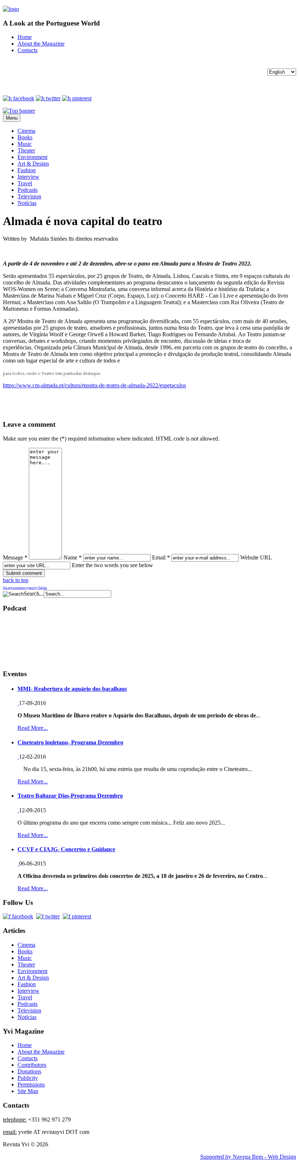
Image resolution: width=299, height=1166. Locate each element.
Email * (161, 557)
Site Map (28, 1091)
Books (25, 137)
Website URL (256, 557)
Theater (26, 150)
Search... (34, 593)
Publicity (28, 1078)
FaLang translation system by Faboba (25, 587)
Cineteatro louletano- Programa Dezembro (70, 742)
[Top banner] (19, 111)
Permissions (31, 1084)
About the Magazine (41, 43)
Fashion (27, 170)
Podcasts (28, 190)
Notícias (27, 203)
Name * (72, 557)
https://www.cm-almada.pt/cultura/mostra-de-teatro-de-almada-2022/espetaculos (94, 385)
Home (25, 37)
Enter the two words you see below (112, 565)
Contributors (32, 1065)
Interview (28, 177)
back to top (15, 580)
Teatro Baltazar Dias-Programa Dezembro (70, 796)
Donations (29, 1071)
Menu (12, 118)
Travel (25, 183)
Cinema (26, 131)
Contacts (28, 50)
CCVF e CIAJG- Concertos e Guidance (66, 849)
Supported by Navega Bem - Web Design (248, 1157)
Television (29, 196)
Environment (32, 157)
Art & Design (33, 163)
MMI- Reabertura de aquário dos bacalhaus (72, 689)
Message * (15, 557)
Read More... (33, 728)
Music (25, 144)
